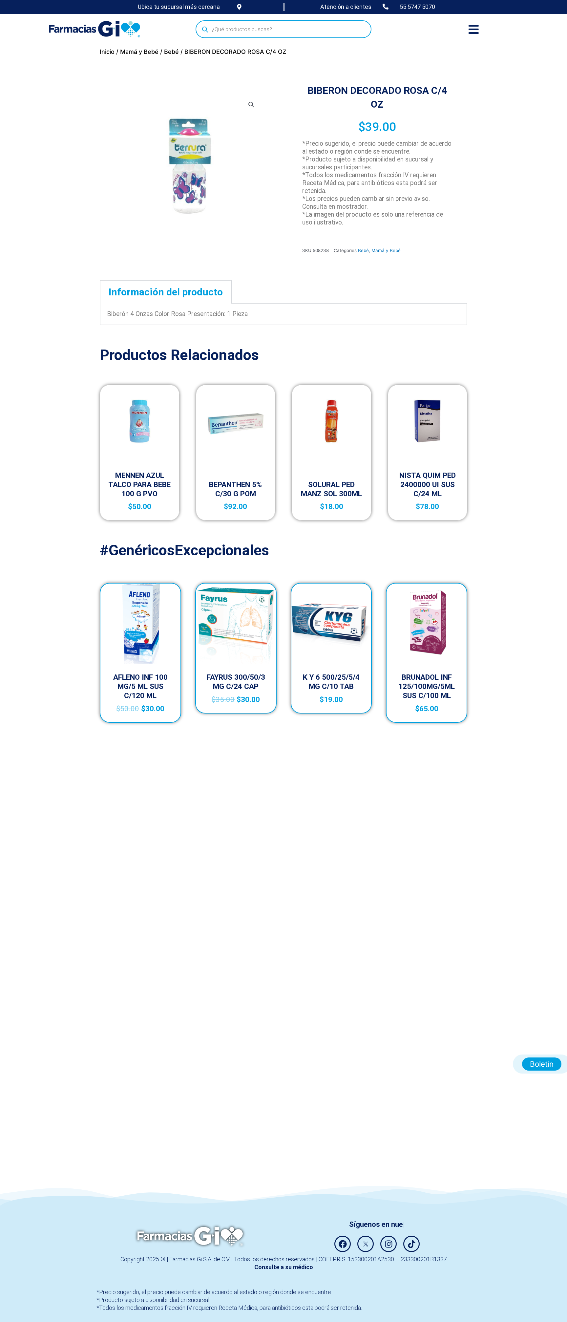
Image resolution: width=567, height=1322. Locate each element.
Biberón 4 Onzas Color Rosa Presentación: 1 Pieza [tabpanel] (177, 314)
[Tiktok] (411, 1244)
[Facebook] (342, 1244)
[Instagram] (388, 1244)
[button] (251, 105)
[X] (365, 1244)
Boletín (542, 1063)
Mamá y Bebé (139, 51)
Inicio (107, 51)
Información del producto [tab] (166, 292)
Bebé (171, 51)
